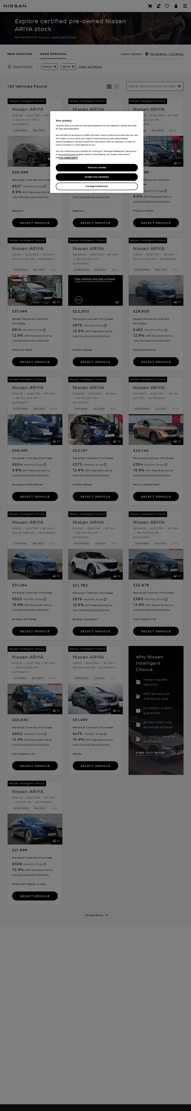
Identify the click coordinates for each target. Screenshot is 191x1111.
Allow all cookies (97, 167)
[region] (96, 152)
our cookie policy (68, 157)
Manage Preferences (97, 186)
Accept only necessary (97, 177)
